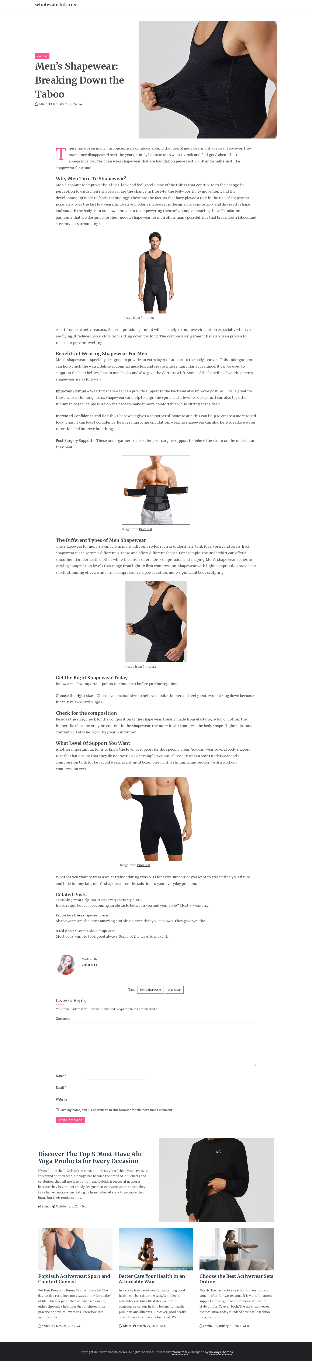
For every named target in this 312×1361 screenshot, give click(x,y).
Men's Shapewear (150, 990)
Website (61, 1099)
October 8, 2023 (67, 1206)
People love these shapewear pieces (82, 915)
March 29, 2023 (147, 1326)
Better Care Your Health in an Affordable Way (152, 1278)
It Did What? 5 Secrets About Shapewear (85, 931)
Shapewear (174, 990)
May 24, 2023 (65, 1326)
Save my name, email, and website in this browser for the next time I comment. (116, 1110)
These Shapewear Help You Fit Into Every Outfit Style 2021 (99, 900)
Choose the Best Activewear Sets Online (236, 1278)
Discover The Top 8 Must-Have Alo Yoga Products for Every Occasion (90, 1157)
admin (42, 104)
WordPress (180, 1352)
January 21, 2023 (228, 1326)
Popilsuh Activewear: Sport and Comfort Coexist (74, 1278)
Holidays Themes (221, 1352)
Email (61, 1087)
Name (61, 1076)
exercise (42, 56)
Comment (63, 1018)
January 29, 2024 (64, 104)
